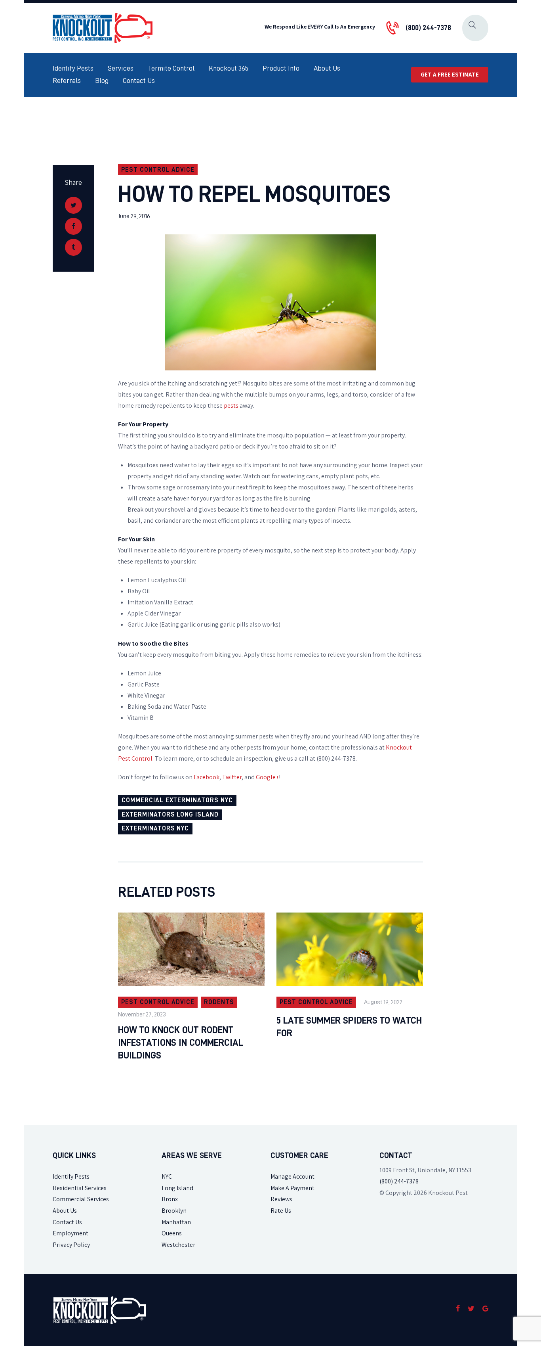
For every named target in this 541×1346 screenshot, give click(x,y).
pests (231, 405)
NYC (167, 1176)
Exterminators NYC (155, 828)
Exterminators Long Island (170, 814)
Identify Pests (71, 1176)
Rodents (219, 1002)
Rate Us (280, 1210)
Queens (172, 1233)
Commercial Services (81, 1199)
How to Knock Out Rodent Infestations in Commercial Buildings (180, 1042)
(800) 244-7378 (399, 1181)
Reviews (281, 1199)
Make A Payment (292, 1188)
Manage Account (292, 1176)
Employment (70, 1233)
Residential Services (80, 1188)
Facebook (206, 777)
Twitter (232, 777)
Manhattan (176, 1222)
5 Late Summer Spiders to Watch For (349, 1027)
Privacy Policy (71, 1245)
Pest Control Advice (157, 170)
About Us (65, 1210)
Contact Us (67, 1222)
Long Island (177, 1188)
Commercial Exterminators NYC (177, 800)
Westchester (178, 1245)
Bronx (170, 1199)
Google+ (267, 777)
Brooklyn (174, 1210)
